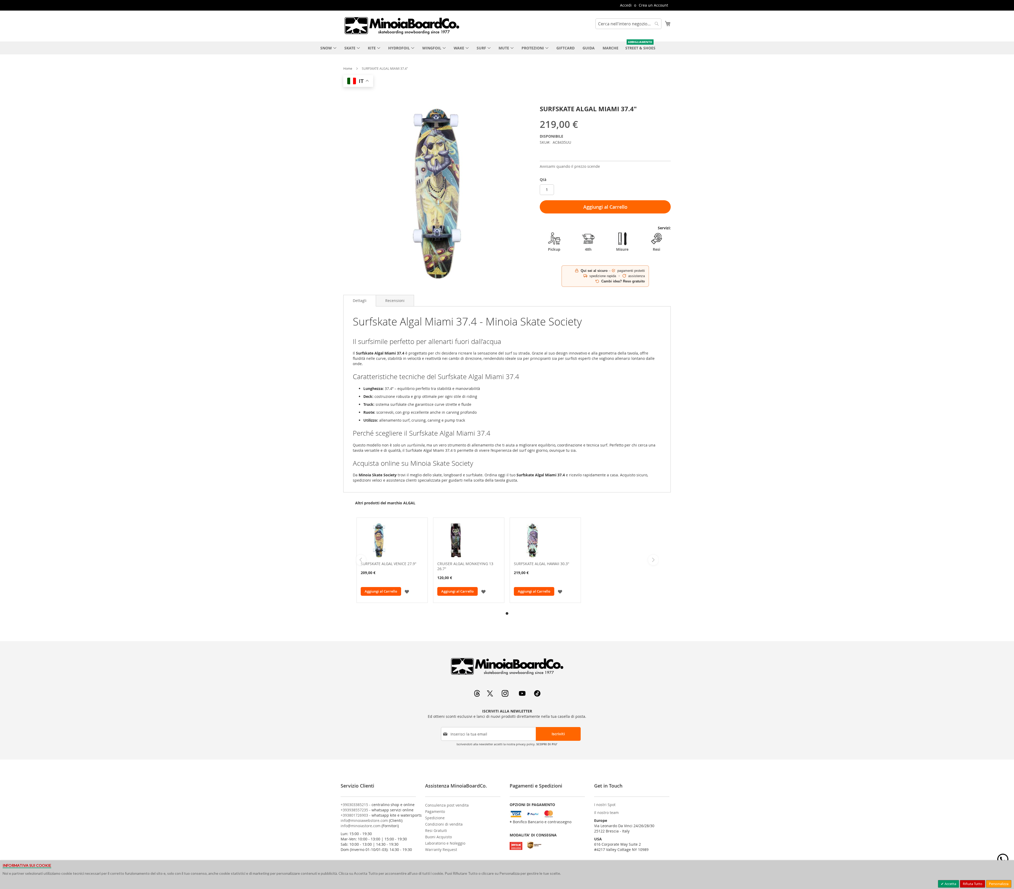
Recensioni (395, 300)
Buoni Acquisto (438, 836)
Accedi (626, 5)
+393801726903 (354, 815)
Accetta (950, 883)
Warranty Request (441, 849)
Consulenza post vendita (447, 805)
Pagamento (435, 811)
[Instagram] (505, 695)
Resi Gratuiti (436, 830)
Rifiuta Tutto (972, 883)
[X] (490, 695)
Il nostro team (606, 812)
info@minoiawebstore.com (364, 820)
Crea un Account (653, 5)
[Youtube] (523, 695)
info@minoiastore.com (361, 825)
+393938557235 (354, 809)
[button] (406, 591)
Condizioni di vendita (444, 824)
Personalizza (998, 883)
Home (347, 68)
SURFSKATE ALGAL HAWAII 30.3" (541, 563)
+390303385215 (354, 804)
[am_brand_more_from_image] (392, 541)
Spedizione (435, 817)
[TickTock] (537, 695)
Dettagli (360, 300)
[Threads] (477, 695)
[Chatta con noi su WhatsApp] (1003, 859)
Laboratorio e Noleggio (445, 843)
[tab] (359, 300)
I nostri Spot (605, 804)
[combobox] (628, 23)
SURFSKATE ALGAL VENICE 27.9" (388, 563)
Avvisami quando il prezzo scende (570, 166)
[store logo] (401, 25)
